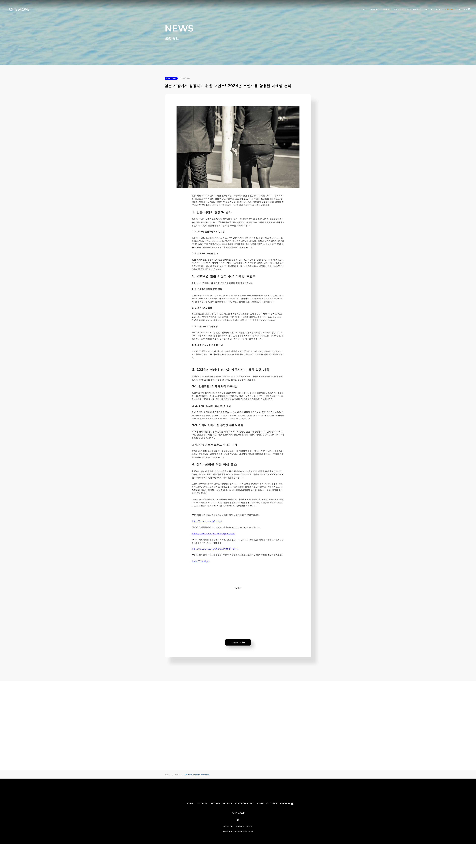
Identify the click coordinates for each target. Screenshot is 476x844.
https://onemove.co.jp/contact (207, 521)
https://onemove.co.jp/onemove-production (213, 533)
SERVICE (398, 9)
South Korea (171, 78)
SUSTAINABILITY (413, 9)
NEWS (439, 9)
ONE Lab (429, 9)
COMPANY (375, 9)
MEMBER (387, 9)
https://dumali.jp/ (200, 561)
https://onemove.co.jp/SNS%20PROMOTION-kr (215, 548)
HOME (364, 9)
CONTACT (450, 9)
